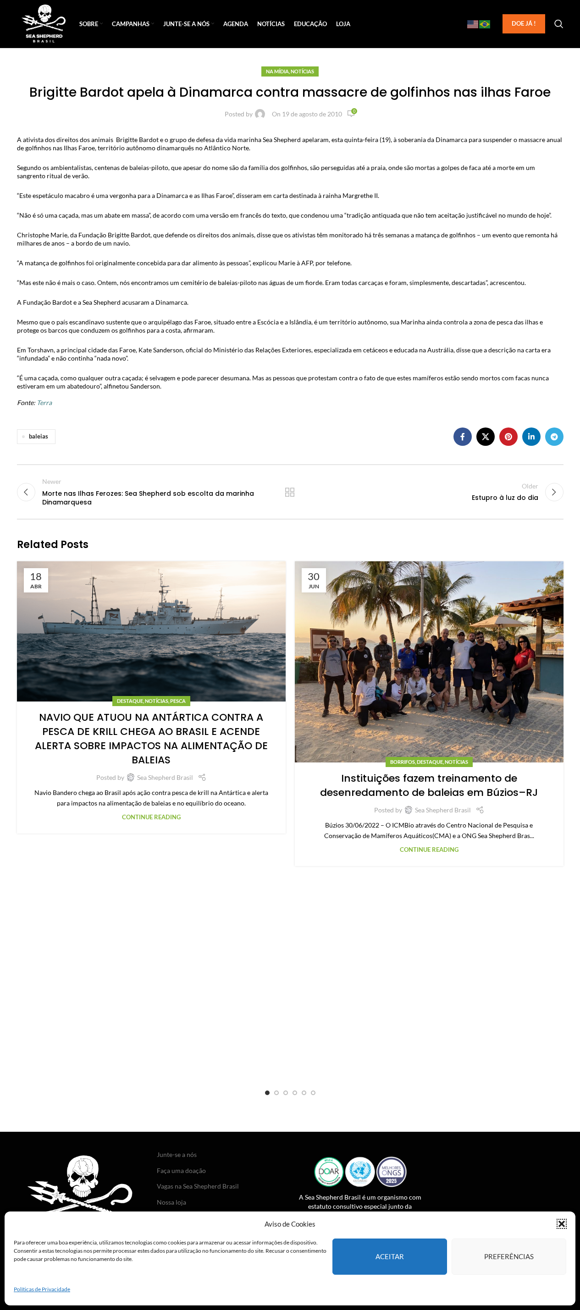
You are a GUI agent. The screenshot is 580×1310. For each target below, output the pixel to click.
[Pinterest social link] (508, 437)
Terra (44, 402)
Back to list (290, 492)
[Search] (559, 24)
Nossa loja (171, 1202)
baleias (38, 436)
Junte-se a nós (177, 1154)
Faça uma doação (181, 1170)
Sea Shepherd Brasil (165, 777)
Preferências (509, 1256)
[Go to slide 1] (267, 1093)
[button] (561, 1223)
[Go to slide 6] (313, 1093)
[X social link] (485, 437)
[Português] (485, 23)
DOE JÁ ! (524, 23)
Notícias (302, 71)
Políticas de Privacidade (42, 1289)
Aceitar (390, 1256)
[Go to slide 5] (304, 1093)
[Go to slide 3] (285, 1093)
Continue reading (151, 817)
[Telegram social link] (554, 437)
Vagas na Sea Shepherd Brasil (198, 1186)
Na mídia (277, 71)
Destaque (130, 701)
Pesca (178, 701)
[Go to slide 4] (295, 1093)
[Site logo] (44, 23)
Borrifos (402, 762)
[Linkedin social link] (531, 437)
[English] (473, 23)
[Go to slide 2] (276, 1093)
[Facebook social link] (462, 437)
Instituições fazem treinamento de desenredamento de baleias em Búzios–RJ (429, 785)
